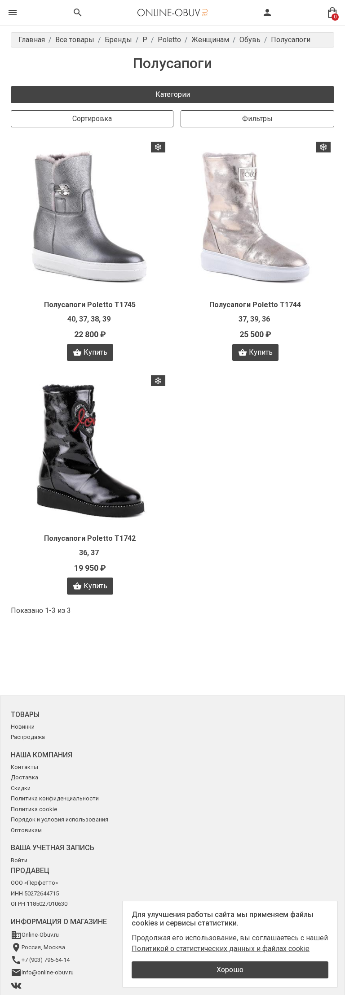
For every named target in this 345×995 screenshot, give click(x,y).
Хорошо (230, 969)
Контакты (24, 767)
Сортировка (92, 118)
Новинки (23, 726)
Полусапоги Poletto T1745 (90, 304)
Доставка (24, 777)
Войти (19, 860)
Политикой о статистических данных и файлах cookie (221, 948)
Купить (95, 352)
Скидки (21, 788)
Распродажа (28, 737)
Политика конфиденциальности (55, 798)
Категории (172, 94)
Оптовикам (26, 830)
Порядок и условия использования (59, 819)
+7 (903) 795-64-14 (46, 959)
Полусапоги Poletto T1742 (90, 538)
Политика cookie (34, 809)
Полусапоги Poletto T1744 (255, 304)
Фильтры (257, 118)
